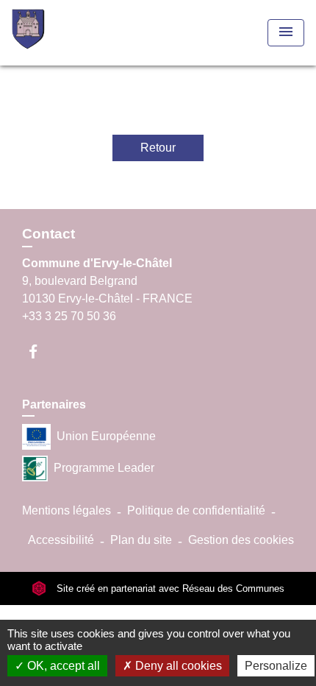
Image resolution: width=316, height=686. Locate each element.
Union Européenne (106, 436)
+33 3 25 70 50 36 (69, 316)
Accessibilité (61, 540)
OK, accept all (62, 666)
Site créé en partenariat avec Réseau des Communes (169, 588)
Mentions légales (66, 510)
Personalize (276, 666)
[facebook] (40, 351)
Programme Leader (104, 468)
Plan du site (141, 540)
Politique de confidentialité (196, 510)
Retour (158, 147)
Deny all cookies (177, 666)
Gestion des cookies (241, 540)
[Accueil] (67, 32)
